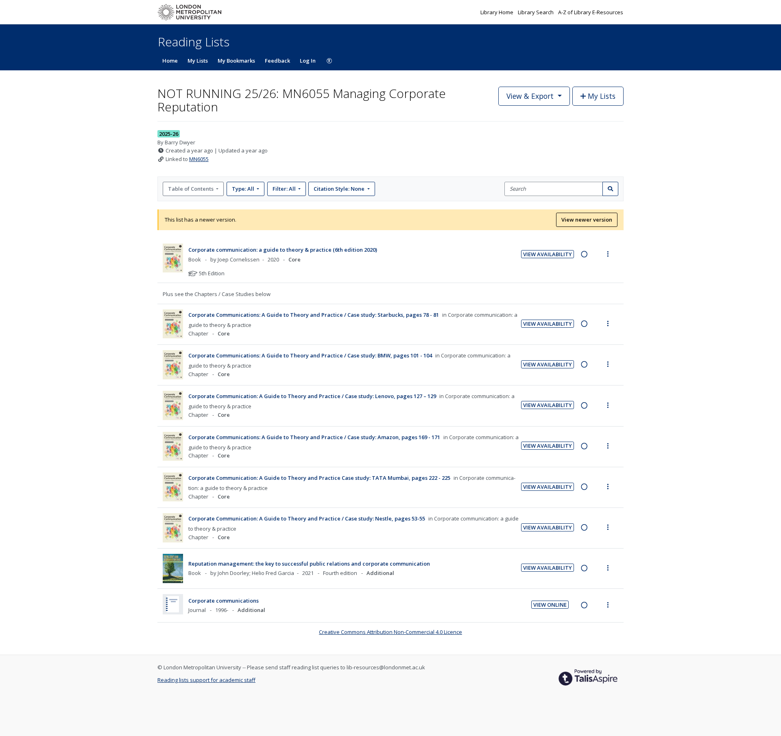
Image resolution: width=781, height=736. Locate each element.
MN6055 (199, 159)
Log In (308, 60)
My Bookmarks (236, 60)
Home (170, 60)
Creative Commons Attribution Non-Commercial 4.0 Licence (390, 632)
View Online (550, 604)
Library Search (536, 12)
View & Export (530, 96)
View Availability (547, 254)
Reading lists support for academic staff (206, 680)
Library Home (497, 12)
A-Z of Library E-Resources (590, 12)
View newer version (586, 219)
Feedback (277, 60)
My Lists (198, 60)
